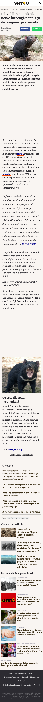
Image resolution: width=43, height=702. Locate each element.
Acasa (3, 9)
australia (10, 518)
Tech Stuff (21, 681)
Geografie (32, 673)
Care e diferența (20, 673)
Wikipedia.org (15, 449)
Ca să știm (11, 9)
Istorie (10, 673)
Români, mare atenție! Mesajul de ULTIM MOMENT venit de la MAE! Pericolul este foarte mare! (29, 600)
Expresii (25, 677)
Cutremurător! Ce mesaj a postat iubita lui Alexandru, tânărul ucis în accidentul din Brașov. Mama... (29, 650)
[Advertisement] (21, 115)
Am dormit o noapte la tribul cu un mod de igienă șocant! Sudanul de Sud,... (19, 664)
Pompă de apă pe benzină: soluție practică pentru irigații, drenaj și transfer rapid (28, 617)
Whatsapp (37, 29)
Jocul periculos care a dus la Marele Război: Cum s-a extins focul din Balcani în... (29, 583)
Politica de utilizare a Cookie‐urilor (17, 685)
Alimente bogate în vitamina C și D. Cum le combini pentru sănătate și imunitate (29, 632)
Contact (37, 685)
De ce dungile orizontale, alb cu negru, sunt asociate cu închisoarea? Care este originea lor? (29, 546)
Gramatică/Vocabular (11, 677)
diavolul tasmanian (21, 518)
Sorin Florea (6, 28)
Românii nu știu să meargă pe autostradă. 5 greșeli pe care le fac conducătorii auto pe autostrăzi (28, 562)
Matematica (34, 677)
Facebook (25, 29)
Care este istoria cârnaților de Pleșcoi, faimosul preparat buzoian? (27, 533)
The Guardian (29, 243)
